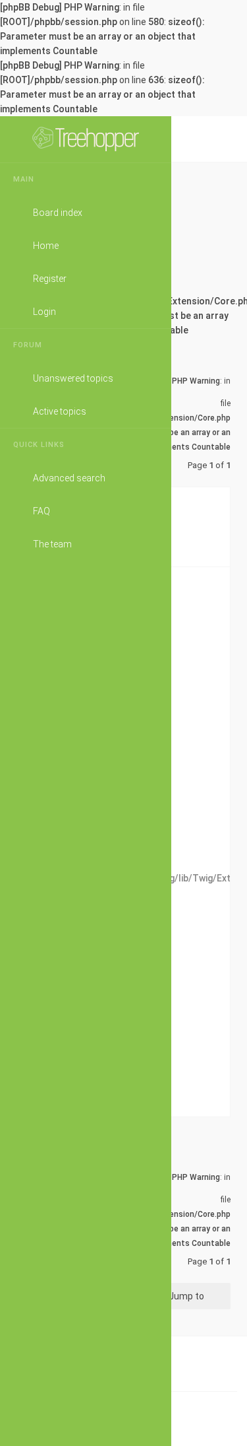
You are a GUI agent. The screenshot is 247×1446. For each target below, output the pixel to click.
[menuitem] (217, 185)
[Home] (85, 139)
